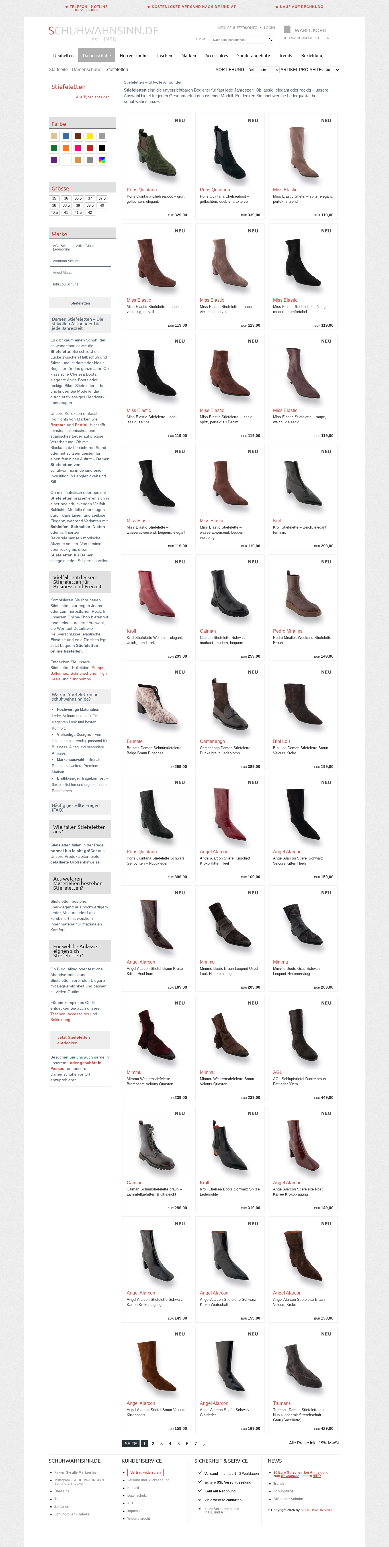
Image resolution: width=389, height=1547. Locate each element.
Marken (188, 55)
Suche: (201, 39)
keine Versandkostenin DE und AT (221, 1510)
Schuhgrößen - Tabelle (72, 1514)
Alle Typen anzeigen (92, 97)
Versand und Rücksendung (148, 1480)
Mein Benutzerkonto (237, 27)
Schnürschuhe (83, 673)
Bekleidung (312, 55)
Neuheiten (63, 55)
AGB (130, 1503)
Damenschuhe (97, 55)
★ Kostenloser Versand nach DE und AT (191, 7)
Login (269, 27)
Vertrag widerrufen (145, 1472)
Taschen (164, 55)
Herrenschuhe (134, 55)
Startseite (58, 69)
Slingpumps (80, 679)
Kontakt (133, 1488)
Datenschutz (137, 1496)
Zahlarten (61, 1507)
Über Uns (61, 1491)
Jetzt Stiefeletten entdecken (73, 1040)
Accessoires (216, 55)
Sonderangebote (253, 55)
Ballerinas (59, 673)
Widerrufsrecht (138, 1519)
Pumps (98, 667)
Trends (285, 55)
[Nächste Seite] (204, 1443)
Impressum (135, 1511)
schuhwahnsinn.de (75, 1460)
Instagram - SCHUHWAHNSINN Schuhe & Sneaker (79, 1482)
